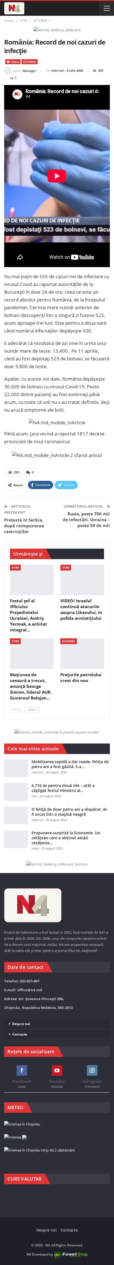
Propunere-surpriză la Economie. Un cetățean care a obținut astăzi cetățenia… (66, 837)
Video (14, 62)
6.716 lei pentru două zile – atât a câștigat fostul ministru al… (63, 788)
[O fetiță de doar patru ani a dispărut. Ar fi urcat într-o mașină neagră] (16, 816)
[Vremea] (15, 1137)
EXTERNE (29, 62)
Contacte (19, 1034)
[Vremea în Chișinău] (22, 1124)
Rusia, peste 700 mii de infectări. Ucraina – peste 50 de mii (86, 519)
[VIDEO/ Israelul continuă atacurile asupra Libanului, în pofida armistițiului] (82, 580)
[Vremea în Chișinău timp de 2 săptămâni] (39, 1150)
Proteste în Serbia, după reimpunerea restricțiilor (24, 525)
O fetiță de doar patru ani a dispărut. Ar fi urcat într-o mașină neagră (69, 812)
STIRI (15, 567)
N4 (29, 1254)
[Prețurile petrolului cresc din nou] (82, 653)
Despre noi (21, 1023)
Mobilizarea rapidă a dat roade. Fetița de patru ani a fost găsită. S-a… (70, 764)
